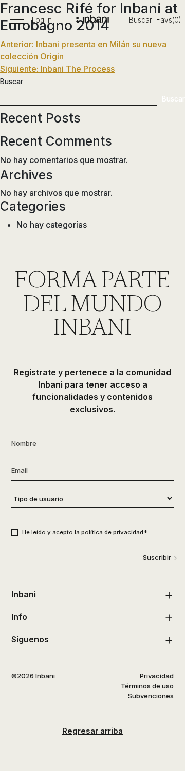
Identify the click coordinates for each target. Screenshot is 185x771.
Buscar (140, 20)
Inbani (23, 594)
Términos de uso (147, 686)
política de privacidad (112, 532)
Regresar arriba (92, 731)
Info (19, 617)
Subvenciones (151, 696)
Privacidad (157, 676)
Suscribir (157, 557)
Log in (42, 20)
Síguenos (30, 639)
